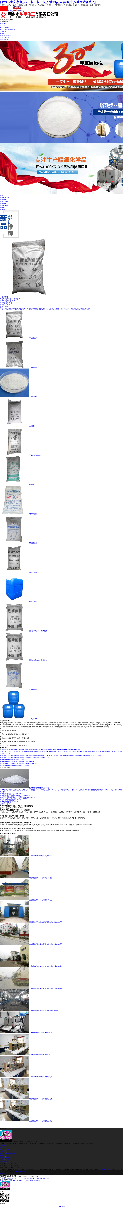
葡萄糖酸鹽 (4, 205)
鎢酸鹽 (2, 207)
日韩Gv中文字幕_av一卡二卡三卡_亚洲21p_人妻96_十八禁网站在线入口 (49, 2)
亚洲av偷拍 (36, 1180)
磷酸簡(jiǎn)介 (8, 804)
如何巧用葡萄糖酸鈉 (10, 800)
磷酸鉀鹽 (3, 203)
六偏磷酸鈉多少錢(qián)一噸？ (13, 759)
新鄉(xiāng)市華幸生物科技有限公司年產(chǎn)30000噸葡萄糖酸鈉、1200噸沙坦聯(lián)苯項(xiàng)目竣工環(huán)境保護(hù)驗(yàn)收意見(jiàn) (51, 755)
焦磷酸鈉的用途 (9, 802)
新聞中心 (3, 33)
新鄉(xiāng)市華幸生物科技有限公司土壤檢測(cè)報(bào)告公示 (24, 757)
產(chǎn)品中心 (5, 27)
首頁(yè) (2, 23)
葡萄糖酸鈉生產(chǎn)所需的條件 (14, 765)
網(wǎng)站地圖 (21, 1171)
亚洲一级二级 (4, 1180)
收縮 (1, 1173)
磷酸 (1, 195)
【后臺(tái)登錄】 (104, 1169)
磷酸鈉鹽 (3, 199)
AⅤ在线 (12, 1180)
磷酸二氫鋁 (4, 201)
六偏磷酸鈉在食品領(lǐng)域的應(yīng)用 (17, 761)
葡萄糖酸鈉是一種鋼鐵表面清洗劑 (15, 796)
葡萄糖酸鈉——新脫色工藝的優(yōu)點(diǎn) (18, 763)
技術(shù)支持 (4, 37)
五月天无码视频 (26, 1180)
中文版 (10, 11)
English (23, 11)
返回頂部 (61, 1206)
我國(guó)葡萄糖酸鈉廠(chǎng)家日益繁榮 (17, 798)
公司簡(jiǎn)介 (4, 25)
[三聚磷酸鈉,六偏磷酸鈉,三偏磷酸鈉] (29, 17)
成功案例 (3, 31)
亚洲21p (18, 1180)
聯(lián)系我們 (4, 39)
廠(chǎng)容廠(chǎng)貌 (7, 29)
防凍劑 (2, 209)
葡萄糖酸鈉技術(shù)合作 (12, 794)
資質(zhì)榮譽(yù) (5, 35)
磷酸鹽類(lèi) (4, 197)
